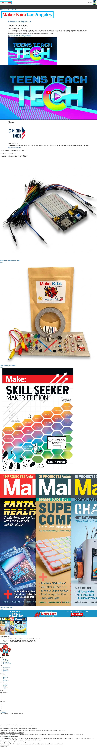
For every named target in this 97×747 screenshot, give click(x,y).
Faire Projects (14, 9)
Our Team (5, 659)
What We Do (6, 661)
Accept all (3, 732)
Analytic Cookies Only (11, 732)
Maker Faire (5, 669)
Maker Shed (5, 670)
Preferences (20, 732)
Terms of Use (3, 712)
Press (4, 688)
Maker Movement (7, 663)
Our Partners (6, 662)
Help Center (5, 687)
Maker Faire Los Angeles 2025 (19, 21)
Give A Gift (5, 677)
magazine (6, 667)
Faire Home (7, 9)
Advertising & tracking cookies (22, 742)
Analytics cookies (13, 736)
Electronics (21, 36)
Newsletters (5, 680)
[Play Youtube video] (48, 92)
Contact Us (5, 684)
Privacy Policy (3, 710)
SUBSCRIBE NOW (4, 643)
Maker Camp (6, 672)
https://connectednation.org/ (14, 147)
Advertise (5, 685)
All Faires (2, 9)
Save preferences (5, 746)
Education (16, 36)
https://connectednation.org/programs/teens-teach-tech (20, 35)
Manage (5, 678)
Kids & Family (27, 36)
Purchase (5, 676)
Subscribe (89, 2)
